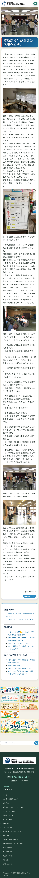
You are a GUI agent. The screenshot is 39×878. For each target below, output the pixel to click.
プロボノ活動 (7, 819)
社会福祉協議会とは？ (10, 799)
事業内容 (6, 803)
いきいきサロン (8, 827)
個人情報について (9, 852)
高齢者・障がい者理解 (10, 839)
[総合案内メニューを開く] (35, 3)
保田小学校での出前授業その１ (19, 668)
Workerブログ (29, 596)
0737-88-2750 (19, 776)
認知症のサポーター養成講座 (13, 844)
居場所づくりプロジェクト (12, 831)
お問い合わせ (7, 864)
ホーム (5, 795)
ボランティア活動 (9, 811)
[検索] (36, 743)
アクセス (6, 860)
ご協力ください (8, 856)
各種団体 (6, 823)
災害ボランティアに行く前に (19, 643)
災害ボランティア (9, 815)
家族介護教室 (7, 848)
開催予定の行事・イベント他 (13, 807)
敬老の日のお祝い (14, 665)
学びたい (6, 835)
